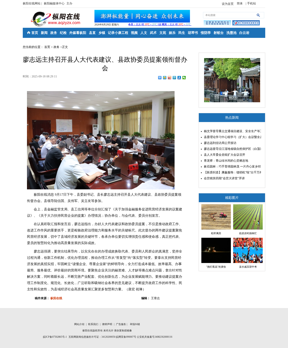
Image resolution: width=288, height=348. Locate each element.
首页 (34, 33)
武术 (153, 33)
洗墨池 (231, 33)
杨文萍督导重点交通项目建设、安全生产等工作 (231, 131)
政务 (53, 33)
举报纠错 (135, 324)
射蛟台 (219, 33)
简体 (240, 3)
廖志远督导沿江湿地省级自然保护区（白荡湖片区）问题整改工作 (231, 148)
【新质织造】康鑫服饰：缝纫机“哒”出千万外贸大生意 (231, 172)
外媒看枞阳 (77, 33)
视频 (134, 33)
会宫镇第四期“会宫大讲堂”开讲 (224, 178)
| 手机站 (251, 3)
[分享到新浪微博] (169, 77)
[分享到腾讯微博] (174, 77)
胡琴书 (193, 33)
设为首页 (228, 3)
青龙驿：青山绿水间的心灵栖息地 (226, 160)
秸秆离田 (216, 233)
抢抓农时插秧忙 (248, 233)
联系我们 (93, 324)
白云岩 (244, 33)
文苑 (162, 33)
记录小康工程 (118, 33)
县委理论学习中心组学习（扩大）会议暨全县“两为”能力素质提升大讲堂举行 (231, 137)
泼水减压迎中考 (248, 266)
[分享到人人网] (179, 77)
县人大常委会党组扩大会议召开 (224, 154)
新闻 (44, 33)
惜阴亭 (206, 33)
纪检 (63, 33)
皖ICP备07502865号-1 (55, 336)
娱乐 (172, 33)
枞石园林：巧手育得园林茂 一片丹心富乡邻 (231, 166)
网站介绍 (79, 324)
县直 (92, 33)
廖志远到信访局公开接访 (220, 143)
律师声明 (107, 324)
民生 (181, 33)
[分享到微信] (184, 77)
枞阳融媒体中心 (54, 3)
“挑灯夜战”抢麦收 (216, 266)
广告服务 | (122, 324)
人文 (143, 33)
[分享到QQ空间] (165, 77)
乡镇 (101, 33)
